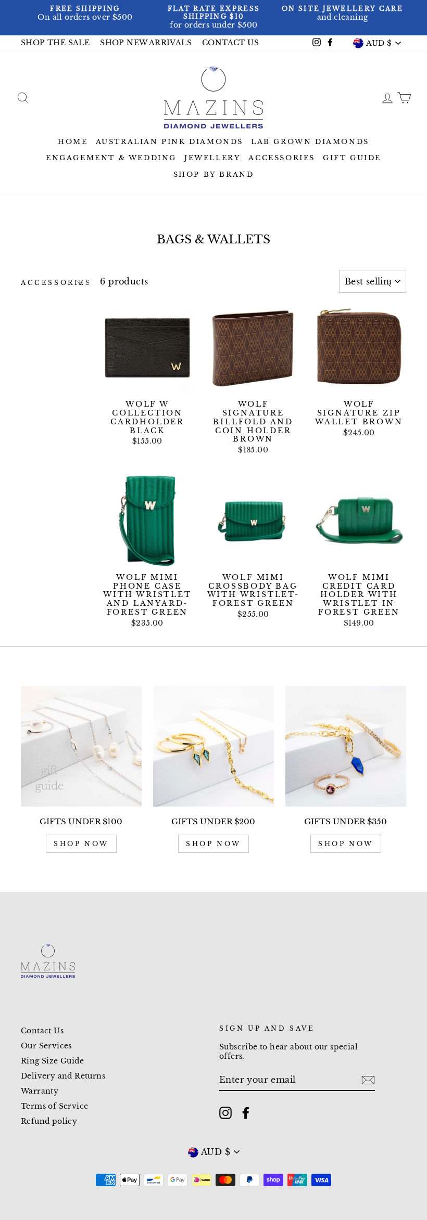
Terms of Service (54, 1106)
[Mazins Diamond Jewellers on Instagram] (225, 1113)
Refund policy (49, 1121)
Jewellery (212, 157)
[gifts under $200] (213, 746)
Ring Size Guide (52, 1061)
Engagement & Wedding (111, 157)
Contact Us (42, 1031)
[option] (85, 13)
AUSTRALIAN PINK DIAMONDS (169, 141)
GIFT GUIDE (352, 157)
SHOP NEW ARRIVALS (146, 42)
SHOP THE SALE (55, 42)
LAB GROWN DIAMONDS (310, 141)
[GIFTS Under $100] (81, 746)
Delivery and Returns (63, 1076)
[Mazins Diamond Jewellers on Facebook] (246, 1113)
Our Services (46, 1046)
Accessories (281, 157)
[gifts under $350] (345, 746)
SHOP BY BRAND (213, 174)
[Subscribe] (368, 1080)
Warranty (39, 1091)
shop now (81, 844)
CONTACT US (230, 42)
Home (72, 141)
